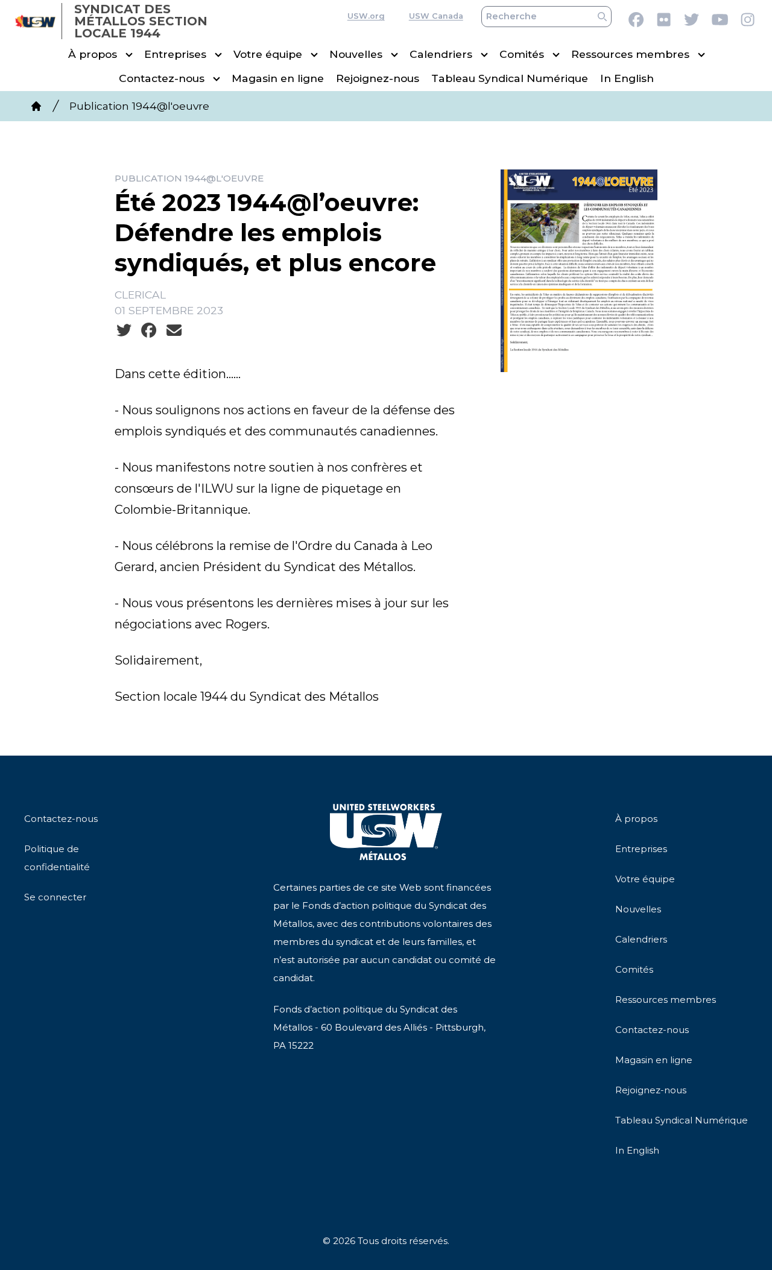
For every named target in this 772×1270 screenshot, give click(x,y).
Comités (521, 54)
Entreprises (175, 54)
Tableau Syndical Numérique (509, 78)
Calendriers (441, 54)
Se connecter (55, 897)
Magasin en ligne (278, 78)
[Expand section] (129, 55)
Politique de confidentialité (57, 858)
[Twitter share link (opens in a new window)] (124, 330)
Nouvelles (355, 54)
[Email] (174, 330)
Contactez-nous (161, 78)
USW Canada (436, 16)
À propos (92, 54)
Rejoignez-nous (377, 78)
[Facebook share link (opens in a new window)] (148, 330)
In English (627, 78)
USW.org (366, 16)
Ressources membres (630, 54)
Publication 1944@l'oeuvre (139, 106)
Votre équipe (267, 54)
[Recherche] (602, 16)
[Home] (36, 106)
